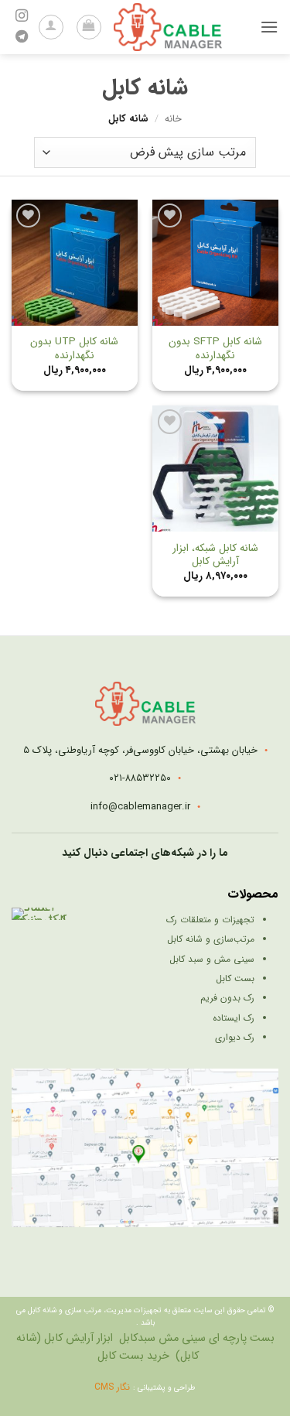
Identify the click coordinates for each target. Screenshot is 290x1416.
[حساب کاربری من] (51, 27)
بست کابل (235, 978)
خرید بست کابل (133, 1356)
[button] (269, 27)
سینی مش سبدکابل (162, 1338)
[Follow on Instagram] (21, 16)
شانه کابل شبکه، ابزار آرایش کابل (215, 555)
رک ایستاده (233, 1018)
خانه (173, 119)
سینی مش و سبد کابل (211, 959)
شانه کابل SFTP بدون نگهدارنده (215, 348)
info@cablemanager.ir (140, 807)
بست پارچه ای (242, 1338)
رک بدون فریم (227, 997)
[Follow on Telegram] (21, 37)
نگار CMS (113, 1387)
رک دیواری (234, 1037)
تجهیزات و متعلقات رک (210, 919)
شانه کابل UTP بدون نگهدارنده (74, 348)
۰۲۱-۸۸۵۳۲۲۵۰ (140, 778)
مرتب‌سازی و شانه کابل (210, 939)
